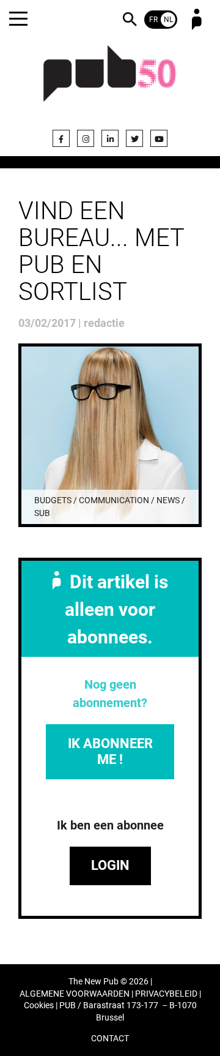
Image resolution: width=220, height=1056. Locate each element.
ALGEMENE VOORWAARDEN (75, 993)
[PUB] (110, 81)
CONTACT (110, 1038)
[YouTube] (158, 138)
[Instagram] (85, 138)
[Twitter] (134, 138)
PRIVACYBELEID (166, 993)
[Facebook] (61, 138)
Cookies (39, 1005)
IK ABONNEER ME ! (110, 751)
